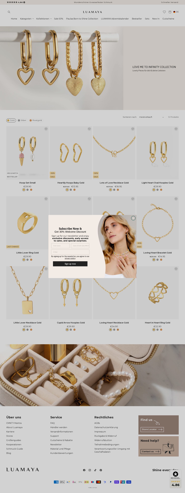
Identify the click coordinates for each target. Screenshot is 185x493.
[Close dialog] (133, 218)
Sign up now (70, 264)
